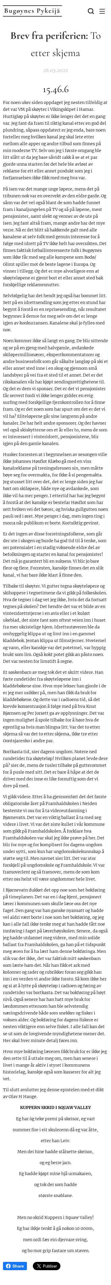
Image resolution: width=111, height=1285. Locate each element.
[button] (90, 11)
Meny (102, 11)
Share (18, 1266)
